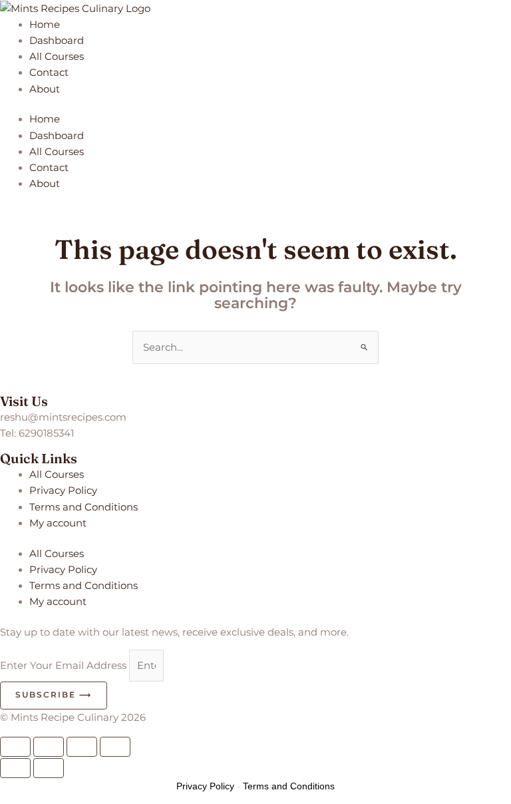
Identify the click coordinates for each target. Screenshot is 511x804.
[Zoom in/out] (15, 747)
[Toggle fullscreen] (48, 747)
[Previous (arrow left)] (15, 768)
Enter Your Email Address (64, 666)
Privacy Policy (63, 491)
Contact (49, 73)
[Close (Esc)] (115, 747)
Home (44, 25)
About (44, 89)
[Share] (82, 747)
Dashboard (56, 41)
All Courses (56, 57)
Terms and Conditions (83, 507)
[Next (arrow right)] (48, 768)
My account (57, 523)
